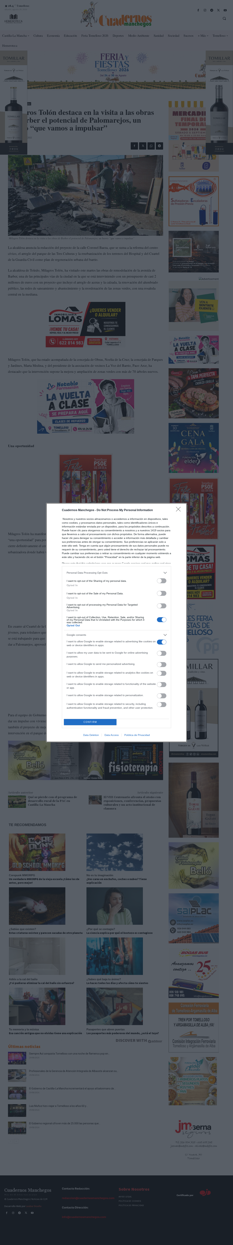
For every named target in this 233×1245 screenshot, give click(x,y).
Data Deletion (91, 735)
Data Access (111, 735)
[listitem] (116, 573)
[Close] (179, 510)
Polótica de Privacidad (137, 735)
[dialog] (116, 622)
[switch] (161, 580)
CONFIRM (90, 722)
